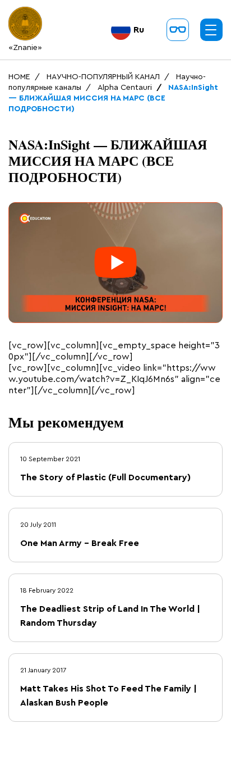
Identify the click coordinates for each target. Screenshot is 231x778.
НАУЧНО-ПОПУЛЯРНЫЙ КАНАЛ (103, 77)
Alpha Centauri (125, 88)
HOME (19, 77)
